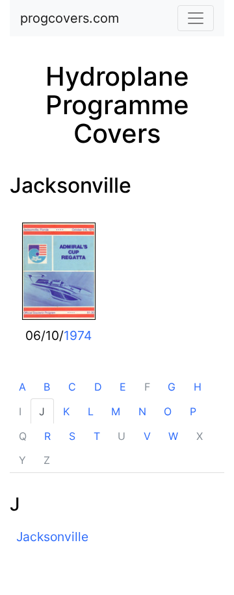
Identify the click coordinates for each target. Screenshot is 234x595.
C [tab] (72, 386)
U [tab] (121, 436)
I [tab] (20, 411)
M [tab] (115, 411)
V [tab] (147, 436)
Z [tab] (47, 460)
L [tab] (91, 411)
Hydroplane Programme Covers (117, 104)
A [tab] (22, 386)
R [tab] (47, 436)
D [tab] (98, 386)
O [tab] (168, 411)
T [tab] (97, 436)
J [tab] (42, 411)
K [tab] (66, 411)
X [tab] (199, 436)
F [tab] (147, 386)
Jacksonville (70, 185)
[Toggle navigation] (195, 18)
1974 (78, 335)
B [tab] (47, 386)
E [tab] (123, 386)
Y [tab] (22, 460)
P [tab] (193, 411)
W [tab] (173, 436)
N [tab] (142, 411)
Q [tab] (23, 436)
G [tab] (172, 386)
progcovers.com (69, 18)
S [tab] (72, 436)
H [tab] (198, 386)
